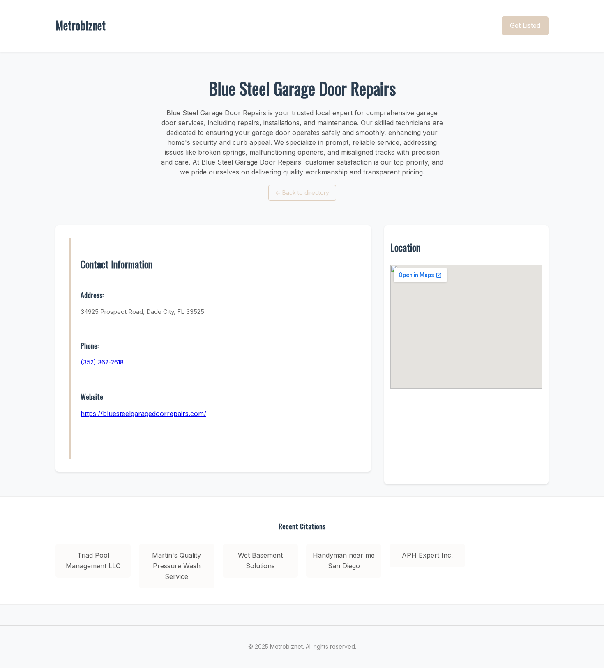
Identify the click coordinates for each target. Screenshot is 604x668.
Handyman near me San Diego (344, 560)
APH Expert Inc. (427, 555)
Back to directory (302, 192)
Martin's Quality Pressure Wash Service (176, 565)
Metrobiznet (80, 25)
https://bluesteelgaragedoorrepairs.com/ (143, 413)
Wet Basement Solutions (260, 560)
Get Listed (525, 25)
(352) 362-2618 (102, 362)
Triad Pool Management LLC (93, 560)
